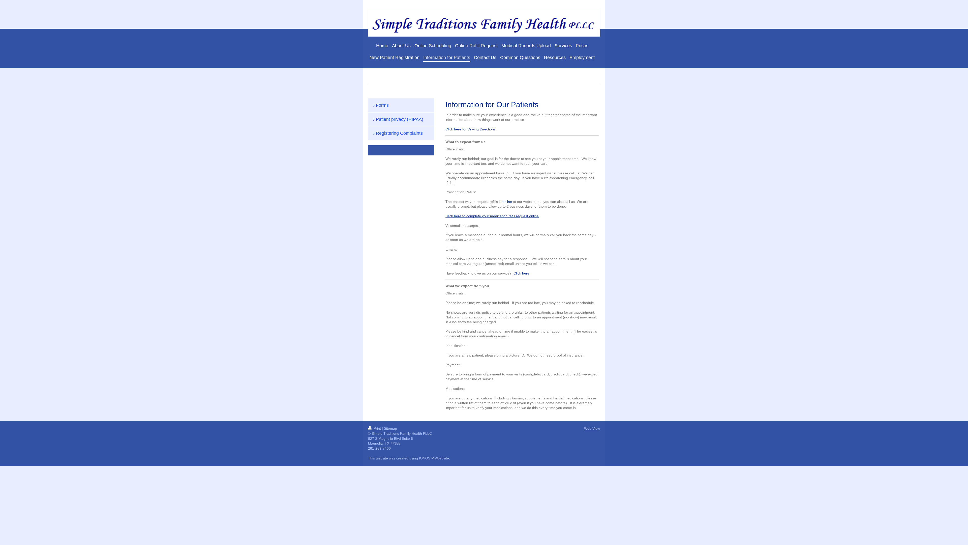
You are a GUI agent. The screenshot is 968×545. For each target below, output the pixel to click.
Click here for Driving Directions (470, 129)
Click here (521, 273)
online (507, 202)
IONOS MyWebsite (434, 458)
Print (377, 428)
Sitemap (390, 428)
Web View (592, 428)
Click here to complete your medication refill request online (492, 216)
